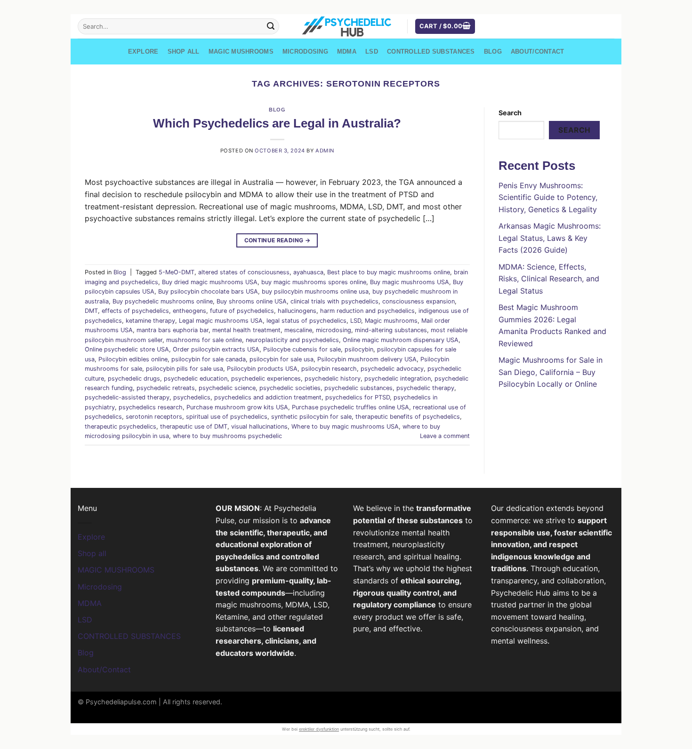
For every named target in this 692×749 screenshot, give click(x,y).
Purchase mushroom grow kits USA (237, 407)
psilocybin (359, 349)
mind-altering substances (391, 330)
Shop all (184, 51)
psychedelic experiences (266, 378)
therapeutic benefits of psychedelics (407, 416)
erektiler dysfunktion (319, 729)
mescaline (298, 330)
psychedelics (191, 397)
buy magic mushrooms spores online (313, 282)
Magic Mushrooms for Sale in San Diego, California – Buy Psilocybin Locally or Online (551, 372)
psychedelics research (151, 407)
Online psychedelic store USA (127, 349)
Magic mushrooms (391, 320)
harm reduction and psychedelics (367, 310)
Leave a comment (445, 435)
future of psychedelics (242, 310)
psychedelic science (227, 387)
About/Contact (537, 51)
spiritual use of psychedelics (226, 416)
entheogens (189, 310)
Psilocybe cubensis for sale (302, 349)
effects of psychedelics (135, 310)
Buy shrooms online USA (252, 301)
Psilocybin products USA (262, 368)
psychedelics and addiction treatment (268, 397)
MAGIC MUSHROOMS (241, 51)
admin (324, 150)
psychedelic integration (397, 378)
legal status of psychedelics (306, 320)
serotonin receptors (154, 416)
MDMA (346, 51)
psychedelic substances (358, 387)
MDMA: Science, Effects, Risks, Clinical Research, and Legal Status (549, 278)
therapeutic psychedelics (120, 426)
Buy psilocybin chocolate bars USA (208, 291)
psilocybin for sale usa (281, 359)
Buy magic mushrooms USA (409, 282)
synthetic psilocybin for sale (311, 416)
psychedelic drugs (134, 378)
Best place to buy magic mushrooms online (388, 272)
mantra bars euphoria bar (173, 330)
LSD (371, 51)
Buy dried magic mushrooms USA (209, 282)
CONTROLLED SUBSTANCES (431, 51)
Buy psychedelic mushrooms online (163, 301)
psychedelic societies (290, 387)
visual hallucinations (259, 426)
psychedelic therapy (425, 387)
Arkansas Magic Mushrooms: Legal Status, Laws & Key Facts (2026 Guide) (550, 238)
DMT (91, 310)
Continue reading (277, 240)
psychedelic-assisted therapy (127, 397)
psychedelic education (195, 378)
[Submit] (271, 26)
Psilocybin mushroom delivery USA (367, 359)
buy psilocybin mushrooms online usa (315, 291)
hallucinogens (297, 310)
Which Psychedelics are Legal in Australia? (277, 123)
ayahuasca (308, 272)
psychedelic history (333, 378)
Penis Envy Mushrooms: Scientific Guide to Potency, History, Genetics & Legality (548, 197)
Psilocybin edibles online (133, 359)
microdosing (333, 330)
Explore (143, 51)
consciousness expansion (418, 301)
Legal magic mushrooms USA (221, 320)
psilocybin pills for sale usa (184, 368)
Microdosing (305, 51)
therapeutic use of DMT (193, 426)
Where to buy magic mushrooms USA (345, 426)
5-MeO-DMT (176, 272)
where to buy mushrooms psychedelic (227, 435)
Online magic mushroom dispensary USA (401, 339)
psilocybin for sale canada (208, 359)
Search (510, 113)
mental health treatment (246, 330)
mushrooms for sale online (204, 339)
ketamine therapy (150, 320)
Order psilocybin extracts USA (216, 349)
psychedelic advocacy (392, 368)
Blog (493, 51)
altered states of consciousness (244, 272)
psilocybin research (329, 368)
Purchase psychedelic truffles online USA (350, 407)
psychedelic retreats (166, 387)
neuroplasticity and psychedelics (292, 339)
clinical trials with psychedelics (334, 301)
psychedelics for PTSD (357, 397)
